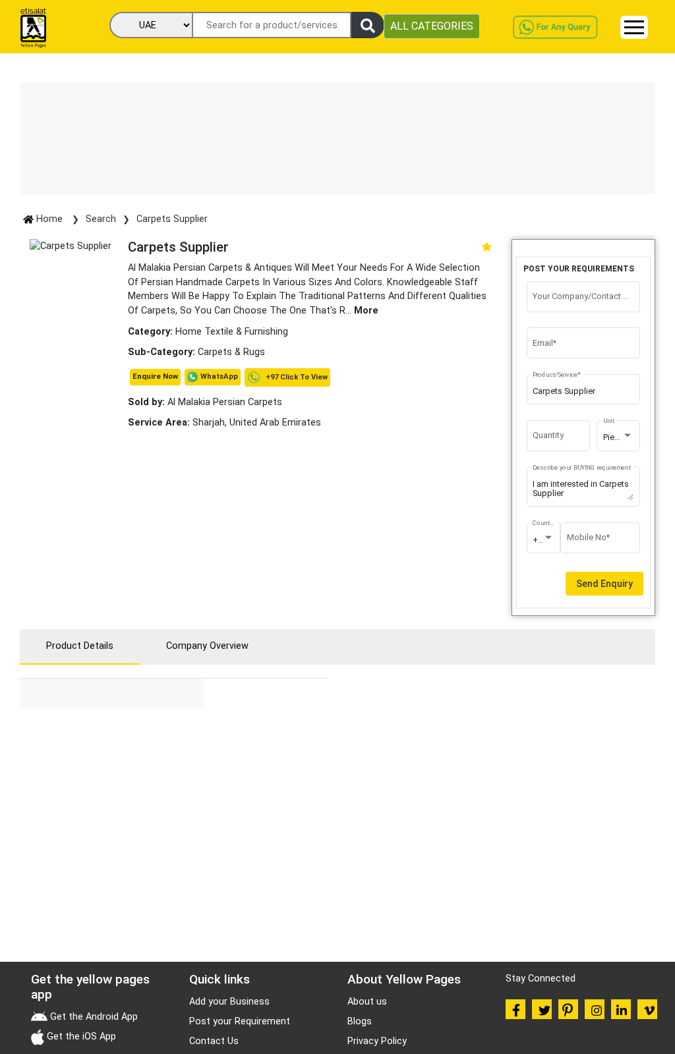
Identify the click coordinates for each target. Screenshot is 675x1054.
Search (101, 219)
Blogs (359, 1021)
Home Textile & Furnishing (231, 331)
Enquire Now (155, 376)
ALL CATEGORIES (431, 26)
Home (49, 219)
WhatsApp (219, 376)
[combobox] (618, 437)
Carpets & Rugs (231, 352)
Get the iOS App (80, 1036)
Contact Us (214, 1041)
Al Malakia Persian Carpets (205, 402)
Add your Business (229, 1001)
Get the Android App (92, 1016)
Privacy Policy (377, 1041)
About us (367, 1001)
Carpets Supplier (172, 219)
